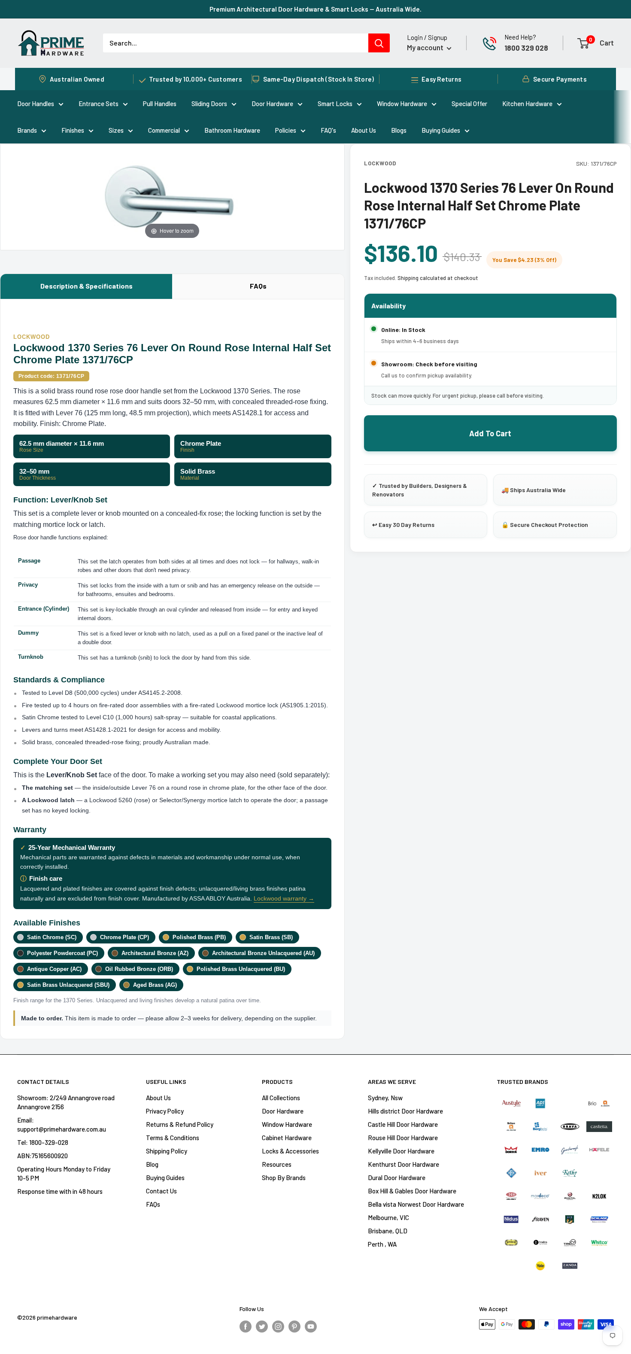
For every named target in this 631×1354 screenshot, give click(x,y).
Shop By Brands (284, 1177)
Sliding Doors (209, 103)
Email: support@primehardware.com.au (61, 1124)
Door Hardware (272, 103)
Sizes (116, 130)
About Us (363, 130)
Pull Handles (159, 103)
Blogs (399, 130)
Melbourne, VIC (388, 1217)
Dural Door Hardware (396, 1177)
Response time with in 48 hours (60, 1191)
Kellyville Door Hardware (401, 1151)
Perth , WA (382, 1244)
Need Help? (520, 37)
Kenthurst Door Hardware (403, 1164)
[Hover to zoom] (172, 196)
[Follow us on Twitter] (262, 1325)
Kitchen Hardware (527, 103)
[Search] (379, 42)
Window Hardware (402, 103)
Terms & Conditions (172, 1137)
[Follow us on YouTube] (311, 1325)
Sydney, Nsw (385, 1097)
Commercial (164, 130)
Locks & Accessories (290, 1151)
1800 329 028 (526, 47)
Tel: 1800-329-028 (42, 1142)
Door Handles (35, 103)
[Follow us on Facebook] (246, 1325)
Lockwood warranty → (284, 898)
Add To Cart (490, 433)
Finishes (72, 130)
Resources (276, 1164)
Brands (27, 130)
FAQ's (328, 130)
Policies (285, 130)
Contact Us (161, 1191)
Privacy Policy (165, 1111)
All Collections (281, 1097)
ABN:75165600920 (42, 1155)
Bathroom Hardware (232, 130)
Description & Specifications (86, 286)
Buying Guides (441, 130)
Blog (152, 1164)
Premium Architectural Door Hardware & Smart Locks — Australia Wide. (315, 9)
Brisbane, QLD (387, 1231)
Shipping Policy (166, 1151)
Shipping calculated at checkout (437, 277)
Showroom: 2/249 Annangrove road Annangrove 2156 (66, 1102)
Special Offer (469, 103)
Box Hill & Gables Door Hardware (412, 1191)
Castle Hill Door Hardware (403, 1124)
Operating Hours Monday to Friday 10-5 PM (63, 1173)
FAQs (258, 286)
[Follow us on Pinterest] (294, 1325)
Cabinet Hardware (287, 1137)
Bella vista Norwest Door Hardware (416, 1204)
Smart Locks (335, 103)
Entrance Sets (98, 103)
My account (426, 47)
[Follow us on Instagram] (278, 1325)
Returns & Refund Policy (179, 1124)
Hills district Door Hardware (405, 1111)
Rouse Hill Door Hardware (403, 1137)
